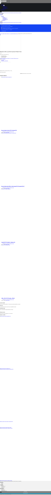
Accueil (1, 33)
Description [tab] (2, 60)
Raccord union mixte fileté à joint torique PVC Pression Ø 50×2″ (13, 186)
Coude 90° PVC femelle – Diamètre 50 (8, 242)
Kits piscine (4, 17)
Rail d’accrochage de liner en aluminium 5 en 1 (5, 368)
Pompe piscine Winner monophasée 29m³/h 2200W (5, 474)
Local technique (4, 18)
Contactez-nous (3, 20)
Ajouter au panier (7, 132)
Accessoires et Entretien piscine (3, 58)
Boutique (2, 16)
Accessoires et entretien (5, 19)
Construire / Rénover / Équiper (5, 33)
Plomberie (8, 58)
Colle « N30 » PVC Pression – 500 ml (8, 298)
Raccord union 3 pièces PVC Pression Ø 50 (9, 130)
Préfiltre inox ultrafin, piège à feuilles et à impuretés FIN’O (6, 421)
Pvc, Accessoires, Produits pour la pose (13, 33)
